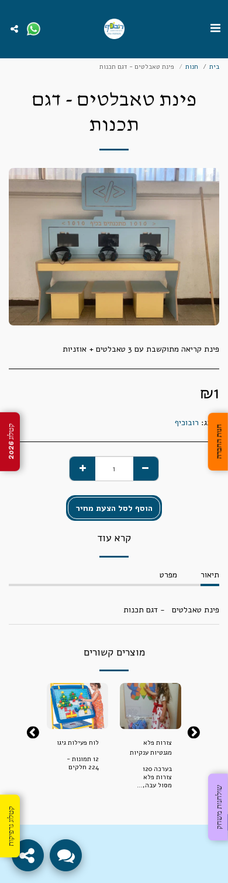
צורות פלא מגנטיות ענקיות (151, 747)
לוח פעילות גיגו (78, 742)
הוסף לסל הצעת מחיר (150, 716)
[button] (215, 28)
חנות (191, 66)
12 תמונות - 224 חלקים (83, 763)
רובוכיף (187, 422)
